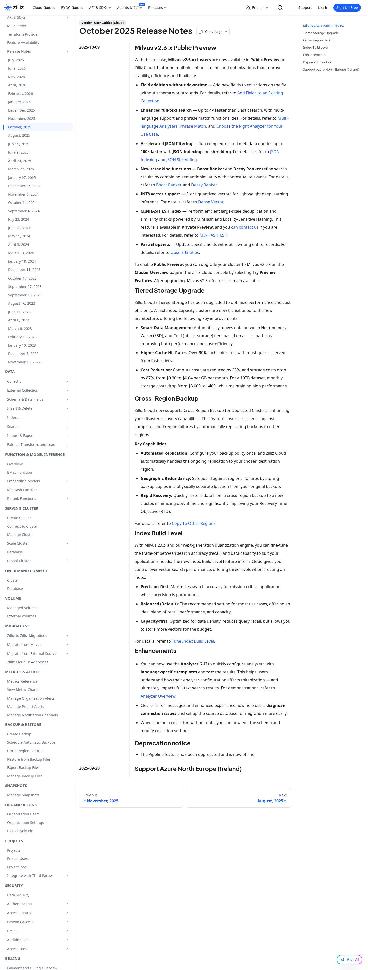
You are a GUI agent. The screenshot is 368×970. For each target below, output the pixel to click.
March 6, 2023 (20, 328)
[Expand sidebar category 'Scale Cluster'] (67, 543)
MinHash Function (22, 489)
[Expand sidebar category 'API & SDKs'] (67, 17)
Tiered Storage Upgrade (321, 33)
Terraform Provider (23, 34)
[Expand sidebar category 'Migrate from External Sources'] (67, 653)
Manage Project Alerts (25, 706)
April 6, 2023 (18, 320)
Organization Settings (25, 822)
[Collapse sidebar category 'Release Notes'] (67, 51)
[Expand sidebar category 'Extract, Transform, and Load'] (67, 444)
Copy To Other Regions (194, 523)
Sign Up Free (347, 7)
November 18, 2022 (24, 362)
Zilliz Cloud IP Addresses (27, 662)
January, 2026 (19, 102)
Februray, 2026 (20, 93)
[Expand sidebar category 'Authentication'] (67, 903)
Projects (13, 850)
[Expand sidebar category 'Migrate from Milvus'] (67, 644)
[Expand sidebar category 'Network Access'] (67, 921)
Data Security (18, 895)
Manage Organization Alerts (31, 698)
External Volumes (21, 616)
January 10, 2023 (22, 345)
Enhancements (314, 54)
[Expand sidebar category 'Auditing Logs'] (67, 939)
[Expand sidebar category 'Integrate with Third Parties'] (67, 875)
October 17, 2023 (22, 278)
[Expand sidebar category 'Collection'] (67, 381)
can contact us (245, 227)
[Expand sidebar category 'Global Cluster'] (67, 561)
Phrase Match (193, 126)
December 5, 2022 (23, 353)
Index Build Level (315, 47)
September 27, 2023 (25, 286)
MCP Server (16, 26)
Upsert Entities (185, 252)
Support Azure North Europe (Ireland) (331, 69)
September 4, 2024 (24, 211)
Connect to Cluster (22, 526)
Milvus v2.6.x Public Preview (323, 25)
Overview (15, 464)
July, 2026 (16, 60)
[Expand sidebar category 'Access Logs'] (67, 948)
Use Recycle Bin (20, 830)
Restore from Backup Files (29, 759)
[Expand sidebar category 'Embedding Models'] (67, 481)
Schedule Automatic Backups (31, 742)
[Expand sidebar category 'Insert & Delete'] (67, 408)
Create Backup (19, 734)
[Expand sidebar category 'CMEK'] (67, 930)
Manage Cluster (20, 534)
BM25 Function (19, 472)
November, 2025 (21, 118)
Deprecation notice (317, 62)
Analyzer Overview (158, 696)
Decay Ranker (203, 185)
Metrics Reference (22, 681)
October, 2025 (19, 127)
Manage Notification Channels (32, 715)
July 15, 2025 (18, 144)
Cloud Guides (44, 7)
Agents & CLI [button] (128, 7)
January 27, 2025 (22, 177)
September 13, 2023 (25, 295)
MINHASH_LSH (213, 235)
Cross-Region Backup (25, 750)
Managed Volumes (22, 607)
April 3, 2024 (18, 244)
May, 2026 (16, 76)
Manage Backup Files (25, 776)
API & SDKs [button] (98, 7)
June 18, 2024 (19, 227)
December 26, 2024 (24, 186)
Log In (323, 7)
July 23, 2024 (18, 219)
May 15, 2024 (19, 236)
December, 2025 (21, 110)
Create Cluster (19, 518)
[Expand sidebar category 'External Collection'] (67, 390)
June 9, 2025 (18, 152)
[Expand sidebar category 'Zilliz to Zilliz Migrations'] (67, 635)
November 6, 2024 (23, 194)
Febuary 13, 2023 (22, 337)
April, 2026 (17, 85)
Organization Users (23, 814)
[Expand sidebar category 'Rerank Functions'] (67, 498)
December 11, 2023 (24, 269)
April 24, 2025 (19, 160)
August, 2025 (19, 135)
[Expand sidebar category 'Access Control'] (67, 912)
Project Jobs (17, 867)
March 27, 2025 (21, 169)
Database (15, 552)
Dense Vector (210, 202)
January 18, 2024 (22, 261)
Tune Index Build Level (193, 641)
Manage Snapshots (23, 795)
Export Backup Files (23, 767)
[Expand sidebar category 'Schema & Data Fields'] (67, 399)
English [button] (258, 7)
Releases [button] (155, 7)
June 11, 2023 (19, 311)
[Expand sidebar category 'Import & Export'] (67, 435)
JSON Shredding (181, 159)
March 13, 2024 (21, 253)
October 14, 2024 (22, 202)
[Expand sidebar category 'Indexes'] (67, 417)
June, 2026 (17, 68)
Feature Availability (23, 42)
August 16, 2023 (21, 303)
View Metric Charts (23, 689)
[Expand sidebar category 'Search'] (67, 426)
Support (305, 7)
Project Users (18, 858)
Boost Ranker (169, 185)
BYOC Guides (72, 7)
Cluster (13, 580)
